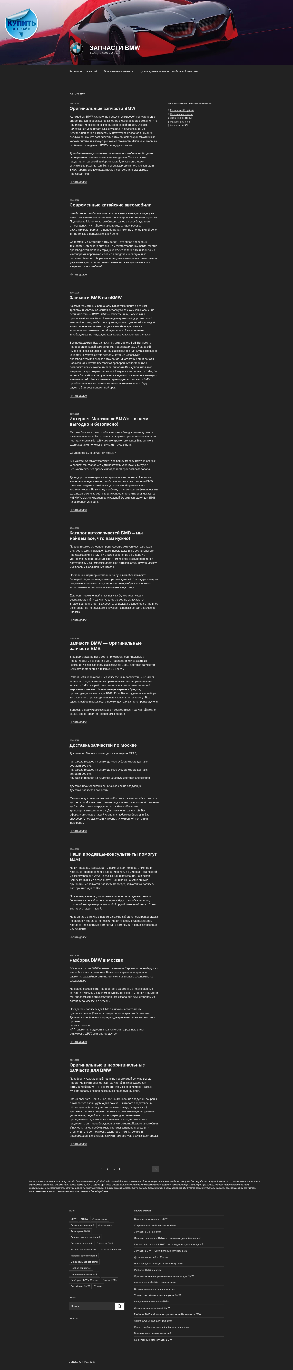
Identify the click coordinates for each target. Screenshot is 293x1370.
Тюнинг (98, 1286)
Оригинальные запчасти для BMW (153, 1320)
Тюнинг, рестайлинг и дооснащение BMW (157, 1295)
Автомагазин (105, 1225)
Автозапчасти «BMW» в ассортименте (155, 1282)
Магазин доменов (180, 121)
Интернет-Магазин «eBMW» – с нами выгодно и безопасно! (109, 421)
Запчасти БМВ (105, 1243)
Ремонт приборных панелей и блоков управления (162, 1327)
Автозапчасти (99, 1218)
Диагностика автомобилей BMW (152, 1308)
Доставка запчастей (82, 1243)
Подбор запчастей (81, 1267)
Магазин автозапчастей (84, 1255)
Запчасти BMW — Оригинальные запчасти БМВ (106, 645)
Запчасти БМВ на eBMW (96, 297)
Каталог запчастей (111, 1249)
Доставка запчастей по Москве (103, 745)
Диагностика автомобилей (85, 1237)
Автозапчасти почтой (82, 1225)
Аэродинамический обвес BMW (151, 1301)
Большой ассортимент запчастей (152, 1333)
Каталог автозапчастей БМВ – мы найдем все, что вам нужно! (106, 535)
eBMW (84, 1218)
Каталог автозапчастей (83, 71)
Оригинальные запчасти (118, 71)
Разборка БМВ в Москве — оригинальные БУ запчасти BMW (167, 1314)
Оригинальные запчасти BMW (102, 108)
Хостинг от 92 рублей (182, 110)
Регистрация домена (181, 114)
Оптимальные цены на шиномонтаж (154, 1288)
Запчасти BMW (115, 47)
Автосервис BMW (80, 1231)
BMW (73, 1218)
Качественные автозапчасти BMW (153, 1339)
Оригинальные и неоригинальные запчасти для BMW (107, 1067)
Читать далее (78, 182)
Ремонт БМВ (109, 1280)
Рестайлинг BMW (80, 1286)
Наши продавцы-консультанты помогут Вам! (113, 856)
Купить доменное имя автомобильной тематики (169, 71)
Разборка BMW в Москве (96, 960)
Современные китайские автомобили (111, 205)
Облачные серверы (181, 117)
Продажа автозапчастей (84, 1274)
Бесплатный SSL (179, 125)
